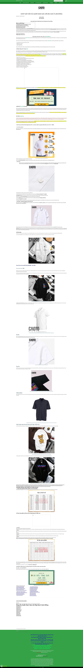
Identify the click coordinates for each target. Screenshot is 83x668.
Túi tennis (51, 2)
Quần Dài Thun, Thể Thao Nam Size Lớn (35, 592)
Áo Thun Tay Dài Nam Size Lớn (20, 589)
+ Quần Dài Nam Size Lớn (34, 591)
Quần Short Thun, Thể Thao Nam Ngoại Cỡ (21, 592)
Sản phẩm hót (61, 2)
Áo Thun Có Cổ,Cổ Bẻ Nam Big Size (20, 588)
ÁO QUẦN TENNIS (45, 2)
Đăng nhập (18, 0)
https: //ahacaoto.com (22, 34)
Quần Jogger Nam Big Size (33, 595)
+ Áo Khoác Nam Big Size (19, 595)
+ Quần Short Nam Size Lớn (20, 591)
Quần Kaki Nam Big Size (33, 594)
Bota (43, 667)
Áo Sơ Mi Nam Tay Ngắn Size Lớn (34, 587)
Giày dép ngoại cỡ (26, 2)
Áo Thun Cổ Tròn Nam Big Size (20, 587)
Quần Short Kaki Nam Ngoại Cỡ (20, 593)
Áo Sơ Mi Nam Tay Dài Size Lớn (33, 588)
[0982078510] (2, 666)
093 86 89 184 (22, 33)
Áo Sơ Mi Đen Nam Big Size (33, 590)
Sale (20, 2)
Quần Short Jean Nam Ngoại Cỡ (20, 594)
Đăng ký (21, 0)
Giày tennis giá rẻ (38, 2)
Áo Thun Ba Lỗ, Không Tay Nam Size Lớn (21, 590)
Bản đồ (56, 2)
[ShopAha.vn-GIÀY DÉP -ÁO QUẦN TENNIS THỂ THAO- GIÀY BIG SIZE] (41, 8)
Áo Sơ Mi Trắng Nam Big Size (33, 589)
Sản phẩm (32, 2)
